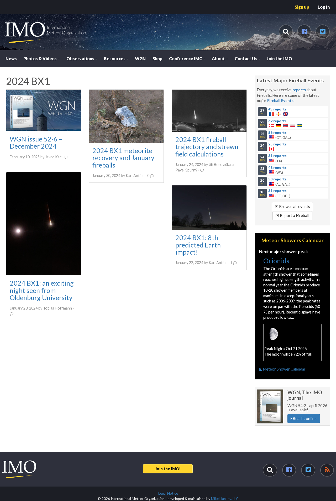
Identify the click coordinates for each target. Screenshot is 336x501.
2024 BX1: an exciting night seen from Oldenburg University (42, 290)
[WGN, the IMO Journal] (270, 406)
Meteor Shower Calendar (284, 369)
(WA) (273, 169)
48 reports (277, 167)
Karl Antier (135, 175)
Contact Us (246, 58)
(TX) (273, 158)
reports (299, 90)
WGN (140, 58)
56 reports (277, 132)
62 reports (277, 121)
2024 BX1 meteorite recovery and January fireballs (123, 157)
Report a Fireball (294, 215)
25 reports (277, 144)
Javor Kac (53, 157)
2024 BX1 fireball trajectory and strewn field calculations (206, 146)
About (219, 58)
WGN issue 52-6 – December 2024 (36, 142)
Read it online (304, 418)
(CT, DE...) (275, 193)
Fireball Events (280, 100)
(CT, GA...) (275, 134)
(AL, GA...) (275, 181)
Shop (157, 58)
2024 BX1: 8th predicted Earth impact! (198, 245)
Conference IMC (186, 58)
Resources (115, 58)
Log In (324, 6)
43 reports (277, 109)
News (11, 58)
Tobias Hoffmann (57, 308)
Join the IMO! (168, 468)
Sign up (302, 6)
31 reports (277, 156)
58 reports (277, 179)
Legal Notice (168, 493)
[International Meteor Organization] (4, 2)
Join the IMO (279, 58)
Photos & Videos (40, 58)
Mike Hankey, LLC (224, 499)
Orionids (276, 261)
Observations (80, 58)
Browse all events (294, 206)
